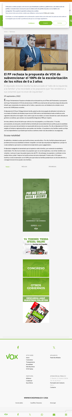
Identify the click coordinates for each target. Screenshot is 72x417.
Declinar (60, 23)
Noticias (12, 32)
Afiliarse (28, 378)
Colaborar (29, 380)
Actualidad (29, 364)
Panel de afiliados (55, 357)
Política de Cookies (49, 13)
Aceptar (45, 23)
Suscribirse (29, 383)
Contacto (53, 387)
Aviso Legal (53, 403)
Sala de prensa (30, 366)
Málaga (24, 167)
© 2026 (36, 398)
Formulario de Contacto (57, 383)
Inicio (6, 32)
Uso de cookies (19, 403)
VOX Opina (29, 369)
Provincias (52, 167)
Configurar (31, 23)
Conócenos (29, 360)
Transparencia (30, 362)
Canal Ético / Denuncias (36, 403)
